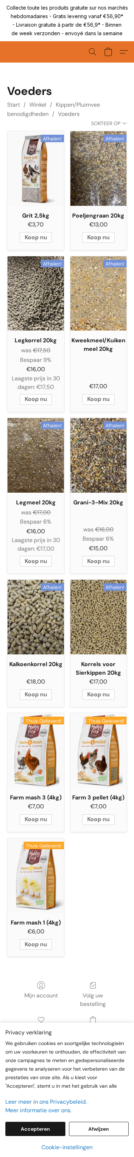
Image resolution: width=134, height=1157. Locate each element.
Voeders (69, 114)
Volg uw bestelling (93, 1000)
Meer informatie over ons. (38, 1110)
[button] (92, 52)
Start (13, 104)
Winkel (37, 104)
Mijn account (41, 995)
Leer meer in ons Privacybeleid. (46, 1101)
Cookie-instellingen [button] (67, 1147)
